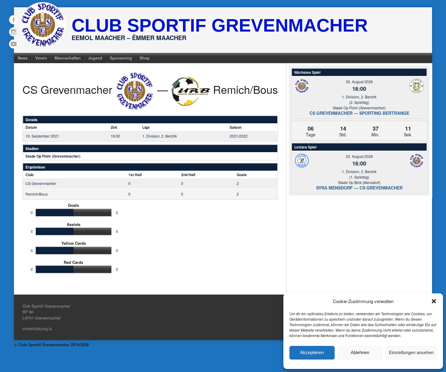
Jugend (95, 58)
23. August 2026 (359, 156)
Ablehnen (360, 352)
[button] (434, 301)
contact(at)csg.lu (37, 328)
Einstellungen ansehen (411, 352)
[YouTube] (13, 44)
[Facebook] (13, 19)
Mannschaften (68, 58)
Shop (145, 58)
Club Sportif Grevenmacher (220, 25)
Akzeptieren (312, 352)
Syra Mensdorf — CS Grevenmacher (359, 188)
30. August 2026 (359, 81)
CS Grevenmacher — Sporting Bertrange (359, 113)
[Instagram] (13, 31)
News (23, 58)
